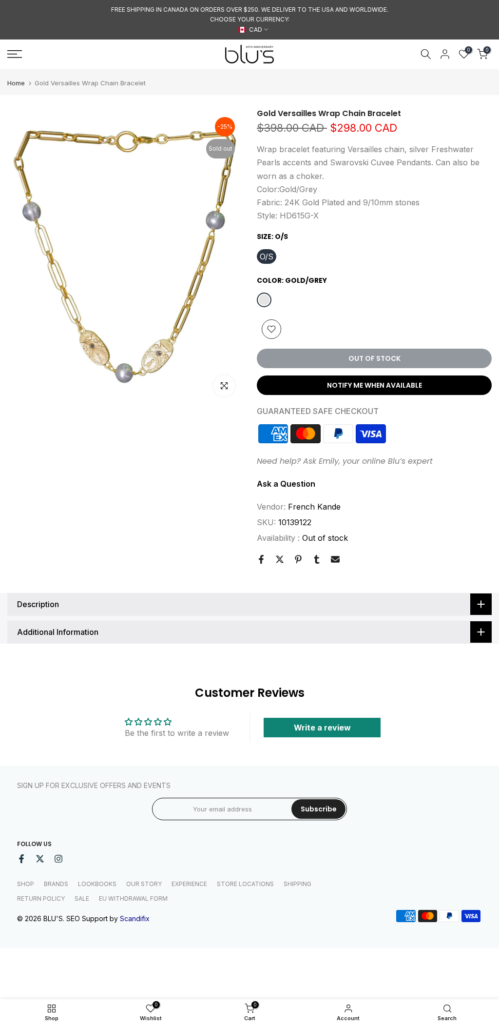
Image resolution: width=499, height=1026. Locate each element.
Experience (189, 884)
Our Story (144, 884)
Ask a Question (286, 484)
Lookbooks (97, 884)
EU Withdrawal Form (133, 898)
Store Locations (245, 884)
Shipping (297, 884)
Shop (25, 884)
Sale (82, 898)
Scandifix (135, 918)
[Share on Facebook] (261, 559)
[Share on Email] (335, 559)
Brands (56, 884)
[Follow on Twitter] (40, 859)
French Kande (314, 507)
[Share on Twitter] (279, 559)
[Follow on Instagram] (58, 859)
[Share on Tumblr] (316, 559)
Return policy (41, 898)
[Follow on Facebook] (21, 859)
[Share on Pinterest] (298, 559)
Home (16, 83)
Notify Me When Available (374, 385)
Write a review (322, 727)
